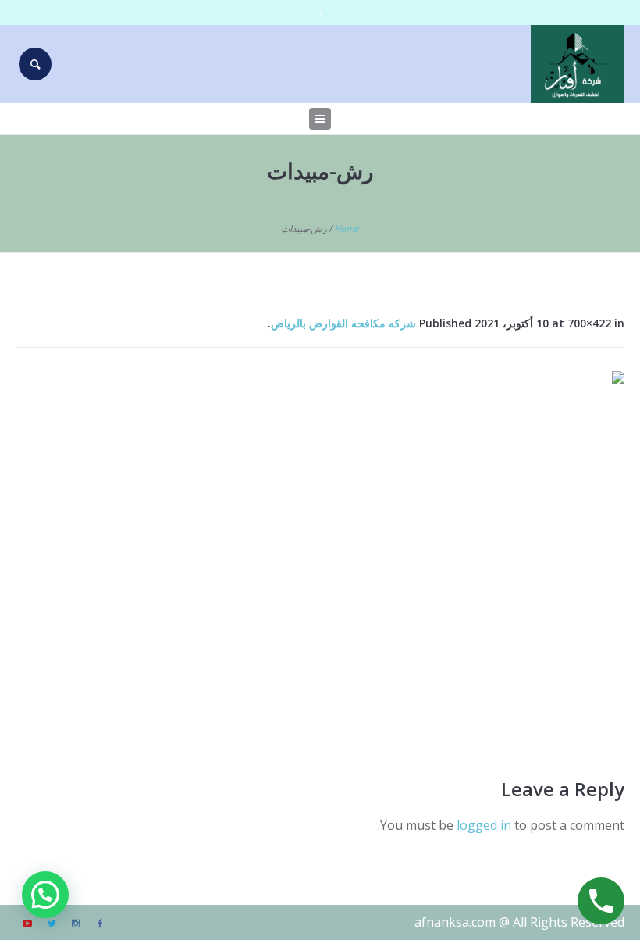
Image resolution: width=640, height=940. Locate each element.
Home (347, 228)
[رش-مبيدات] (320, 554)
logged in (484, 825)
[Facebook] (99, 923)
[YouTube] (27, 923)
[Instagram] (75, 923)
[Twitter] (51, 923)
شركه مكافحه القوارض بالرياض (343, 323)
